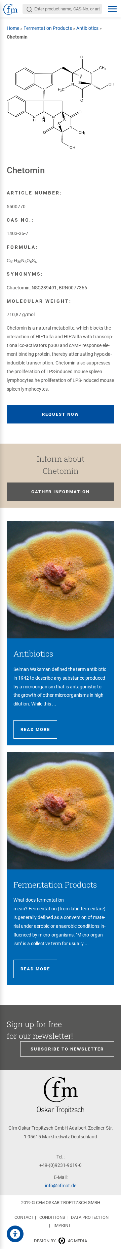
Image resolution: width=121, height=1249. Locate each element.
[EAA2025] (15, 1234)
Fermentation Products (48, 28)
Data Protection (90, 1217)
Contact (24, 1217)
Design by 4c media (60, 1240)
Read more (35, 729)
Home (13, 28)
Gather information (60, 491)
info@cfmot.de (60, 1185)
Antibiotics (87, 28)
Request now (60, 414)
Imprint (62, 1225)
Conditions (52, 1217)
